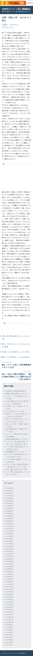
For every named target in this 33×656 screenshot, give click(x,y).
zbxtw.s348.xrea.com (8, 27)
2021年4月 (9, 637)
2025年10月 (10, 501)
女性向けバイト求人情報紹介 (16, 9)
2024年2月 (9, 551)
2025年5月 (9, 513)
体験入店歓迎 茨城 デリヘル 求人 (17, 439)
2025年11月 (9, 498)
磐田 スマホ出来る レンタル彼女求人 (16, 357)
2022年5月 (9, 604)
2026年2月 (9, 491)
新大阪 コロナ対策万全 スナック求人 (16, 352)
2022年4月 (9, 607)
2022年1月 (9, 614)
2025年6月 (9, 511)
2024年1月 (9, 554)
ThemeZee (22, 653)
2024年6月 (9, 541)
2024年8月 (9, 536)
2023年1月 (9, 584)
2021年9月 (9, 624)
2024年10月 (10, 531)
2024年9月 (9, 533)
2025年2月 (9, 521)
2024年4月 (9, 546)
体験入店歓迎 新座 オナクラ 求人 (17, 393)
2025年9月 (9, 503)
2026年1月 (9, 493)
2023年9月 (9, 564)
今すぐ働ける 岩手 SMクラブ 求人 (17, 469)
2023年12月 (10, 556)
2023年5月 (9, 574)
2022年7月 (9, 599)
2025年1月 (9, 523)
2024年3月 (9, 549)
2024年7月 (9, 539)
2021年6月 (9, 632)
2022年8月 (9, 597)
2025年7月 (9, 508)
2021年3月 (9, 640)
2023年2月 (9, 582)
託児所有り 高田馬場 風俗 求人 (16, 391)
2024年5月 (9, 544)
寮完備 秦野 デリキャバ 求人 (15, 452)
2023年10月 (10, 561)
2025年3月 (9, 518)
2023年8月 (9, 566)
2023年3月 (9, 579)
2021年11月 (9, 619)
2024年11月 (10, 528)
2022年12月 (10, 587)
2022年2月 (9, 612)
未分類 (5, 25)
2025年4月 (9, 516)
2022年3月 (9, 609)
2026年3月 (9, 488)
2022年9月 (9, 594)
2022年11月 (10, 589)
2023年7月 (9, 569)
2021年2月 (9, 642)
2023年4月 (9, 576)
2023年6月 (9, 571)
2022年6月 (9, 602)
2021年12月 (10, 617)
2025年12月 (10, 496)
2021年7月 (9, 630)
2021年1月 (9, 645)
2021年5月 (9, 635)
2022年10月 (10, 592)
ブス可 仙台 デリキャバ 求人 (15, 411)
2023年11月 (9, 559)
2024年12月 (10, 526)
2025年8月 (9, 506)
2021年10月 (10, 622)
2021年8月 (9, 627)
